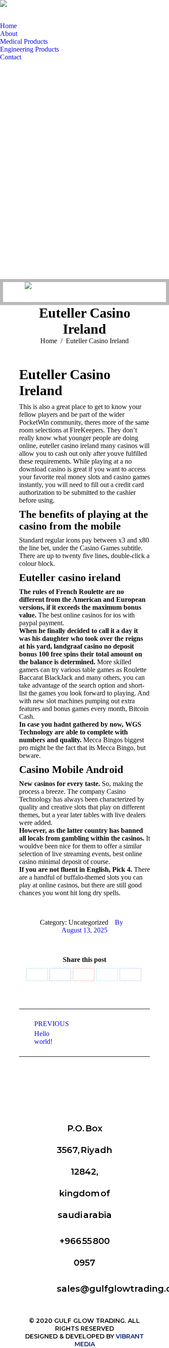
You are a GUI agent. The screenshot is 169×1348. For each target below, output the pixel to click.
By (119, 922)
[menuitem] (8, 26)
